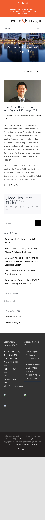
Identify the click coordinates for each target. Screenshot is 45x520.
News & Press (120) (13, 323)
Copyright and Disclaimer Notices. (26, 444)
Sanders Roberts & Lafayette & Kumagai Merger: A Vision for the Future (33, 371)
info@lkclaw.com (23, 13)
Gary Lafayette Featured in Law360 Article (32, 355)
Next (37, 71)
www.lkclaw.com (22, 439)
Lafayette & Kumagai (13, 115)
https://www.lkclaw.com (14, 386)
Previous (29, 71)
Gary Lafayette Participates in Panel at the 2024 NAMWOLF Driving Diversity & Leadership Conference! (21, 261)
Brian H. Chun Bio (11, 185)
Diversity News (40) (13, 317)
